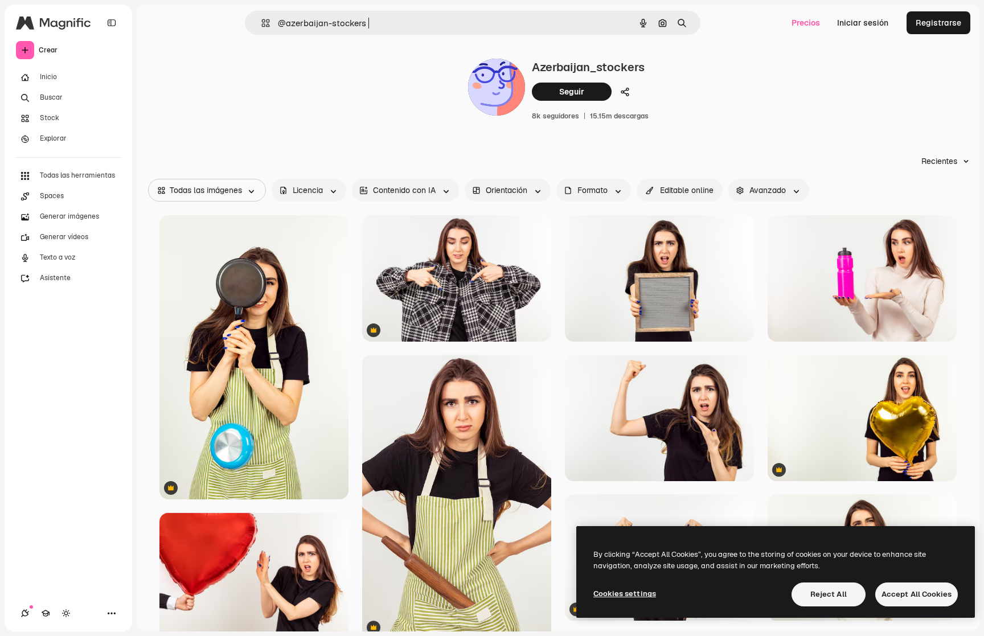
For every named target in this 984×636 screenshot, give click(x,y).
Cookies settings (624, 593)
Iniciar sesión (862, 23)
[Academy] (45, 613)
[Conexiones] (25, 613)
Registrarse (938, 23)
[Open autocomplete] (261, 23)
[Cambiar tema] (66, 613)
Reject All (828, 594)
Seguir (571, 92)
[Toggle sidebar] (111, 23)
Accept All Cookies (917, 594)
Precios (806, 23)
